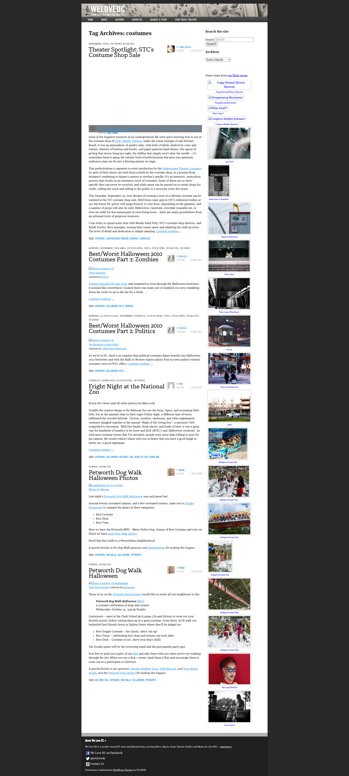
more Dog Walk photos (122, 533)
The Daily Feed (172, 248)
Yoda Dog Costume (99, 587)
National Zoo (126, 457)
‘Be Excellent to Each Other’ (104, 345)
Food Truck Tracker (185, 19)
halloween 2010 (115, 306)
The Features (116, 43)
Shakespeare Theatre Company (181, 168)
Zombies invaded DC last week (108, 284)
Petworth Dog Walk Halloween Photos (115, 475)
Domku (135, 669)
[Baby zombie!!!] (101, 269)
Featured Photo (108, 380)
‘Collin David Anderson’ (114, 349)
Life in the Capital (135, 248)
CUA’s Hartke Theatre (128, 141)
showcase (145, 238)
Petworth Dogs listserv (127, 594)
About (104, 19)
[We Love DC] (176, 11)
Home (90, 19)
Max (181, 383)
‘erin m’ (105, 277)
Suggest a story (158, 19)
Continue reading (169, 231)
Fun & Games (120, 248)
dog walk (111, 555)
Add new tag (101, 680)
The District (185, 248)
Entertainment (95, 43)
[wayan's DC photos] (106, 485)
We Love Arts (128, 43)
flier (140, 601)
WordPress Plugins (123, 770)
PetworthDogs (156, 548)
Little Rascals (168, 669)
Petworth (93, 466)
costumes (100, 238)
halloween (112, 457)
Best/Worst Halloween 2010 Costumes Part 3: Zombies (125, 256)
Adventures (94, 248)
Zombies (129, 306)
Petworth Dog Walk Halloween (123, 496)
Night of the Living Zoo (147, 457)
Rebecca (183, 256)
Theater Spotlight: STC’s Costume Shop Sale (121, 52)
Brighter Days (149, 669)
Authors (119, 19)
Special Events (158, 248)
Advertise (137, 19)
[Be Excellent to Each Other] (101, 340)
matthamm (129, 587)
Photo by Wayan (99, 489)
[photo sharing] (108, 583)
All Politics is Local (109, 315)
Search (209, 39)
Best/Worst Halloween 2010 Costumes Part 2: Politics (125, 328)
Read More (225, 747)
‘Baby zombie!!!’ (98, 273)
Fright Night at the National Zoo (127, 389)
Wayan (181, 470)
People (106, 43)
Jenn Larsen (185, 47)
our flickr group (238, 75)
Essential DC (139, 315)
